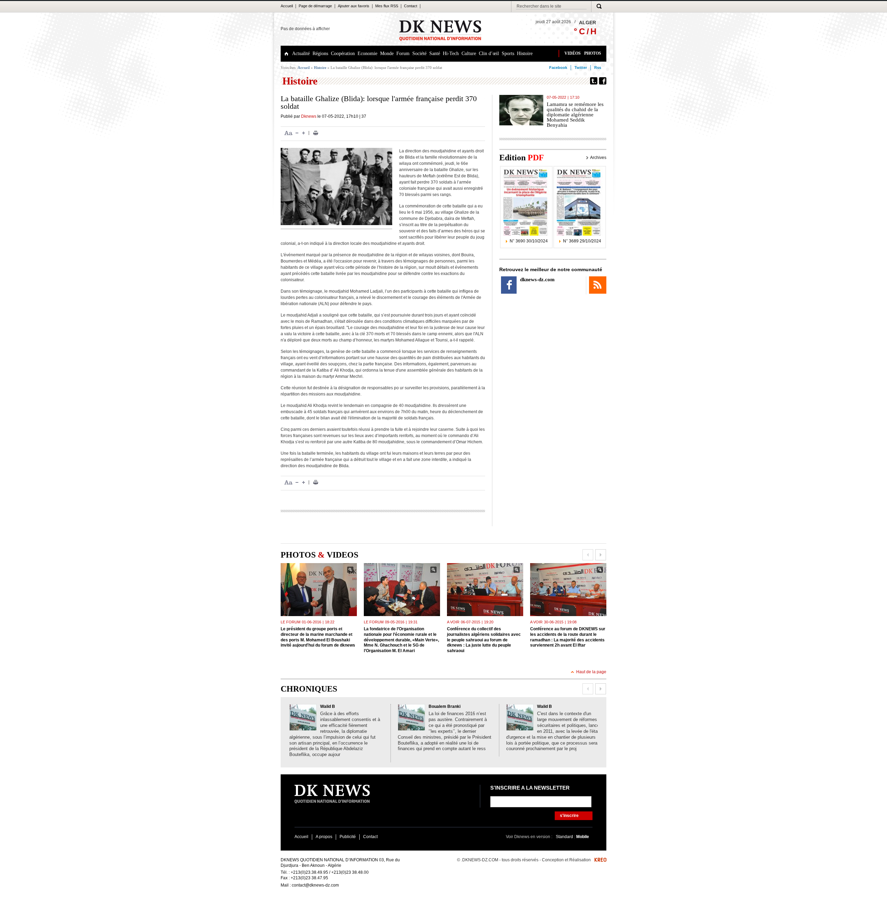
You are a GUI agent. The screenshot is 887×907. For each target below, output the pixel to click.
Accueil (287, 6)
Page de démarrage (315, 6)
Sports (508, 53)
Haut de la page (591, 671)
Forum (403, 53)
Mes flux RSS (386, 6)
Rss (597, 67)
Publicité (348, 836)
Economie (367, 53)
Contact (410, 6)
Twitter (580, 67)
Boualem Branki (444, 706)
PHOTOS (592, 53)
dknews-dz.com (537, 279)
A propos (324, 836)
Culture (469, 53)
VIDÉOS (572, 53)
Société (419, 53)
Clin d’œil (489, 53)
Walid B (327, 706)
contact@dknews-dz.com (315, 885)
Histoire (525, 53)
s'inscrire (569, 815)
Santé (434, 53)
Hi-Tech (451, 53)
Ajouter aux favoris (353, 6)
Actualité (301, 53)
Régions (320, 53)
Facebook (558, 67)
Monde (387, 53)
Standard (565, 836)
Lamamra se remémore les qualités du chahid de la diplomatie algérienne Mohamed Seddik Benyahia (575, 114)
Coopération (343, 53)
